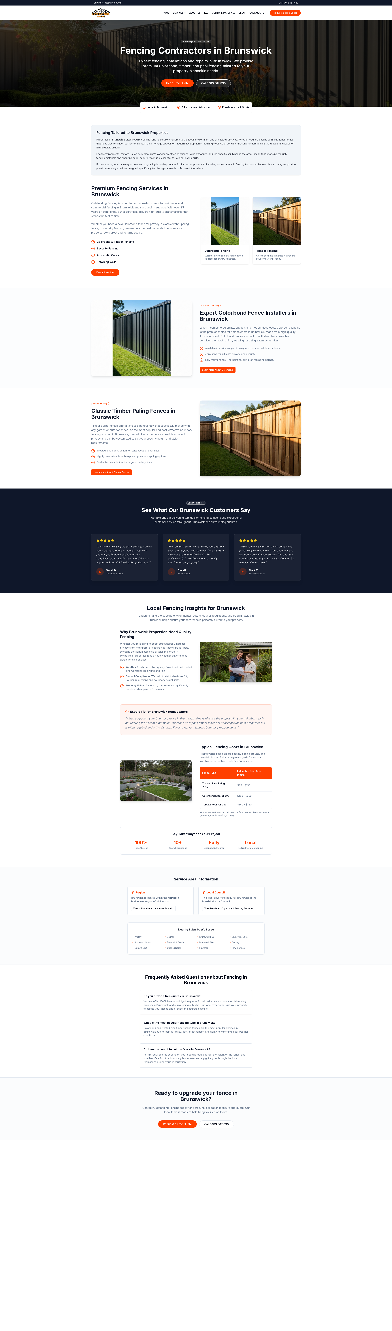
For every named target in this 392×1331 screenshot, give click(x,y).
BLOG (242, 12)
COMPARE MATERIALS (223, 12)
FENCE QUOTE (256, 12)
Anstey (138, 937)
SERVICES (178, 12)
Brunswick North (143, 942)
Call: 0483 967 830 (288, 2)
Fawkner (203, 948)
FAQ (206, 12)
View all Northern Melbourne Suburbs (153, 908)
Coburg (235, 942)
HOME (166, 12)
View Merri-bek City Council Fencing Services (228, 908)
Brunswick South (175, 942)
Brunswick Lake (240, 937)
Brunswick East (206, 937)
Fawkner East (238, 948)
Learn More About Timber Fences (111, 472)
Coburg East (141, 948)
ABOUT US (195, 12)
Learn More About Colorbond (217, 370)
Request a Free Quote (285, 12)
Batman (170, 937)
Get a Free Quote (177, 83)
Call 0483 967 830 (213, 83)
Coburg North (174, 948)
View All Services (105, 272)
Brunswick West (207, 942)
